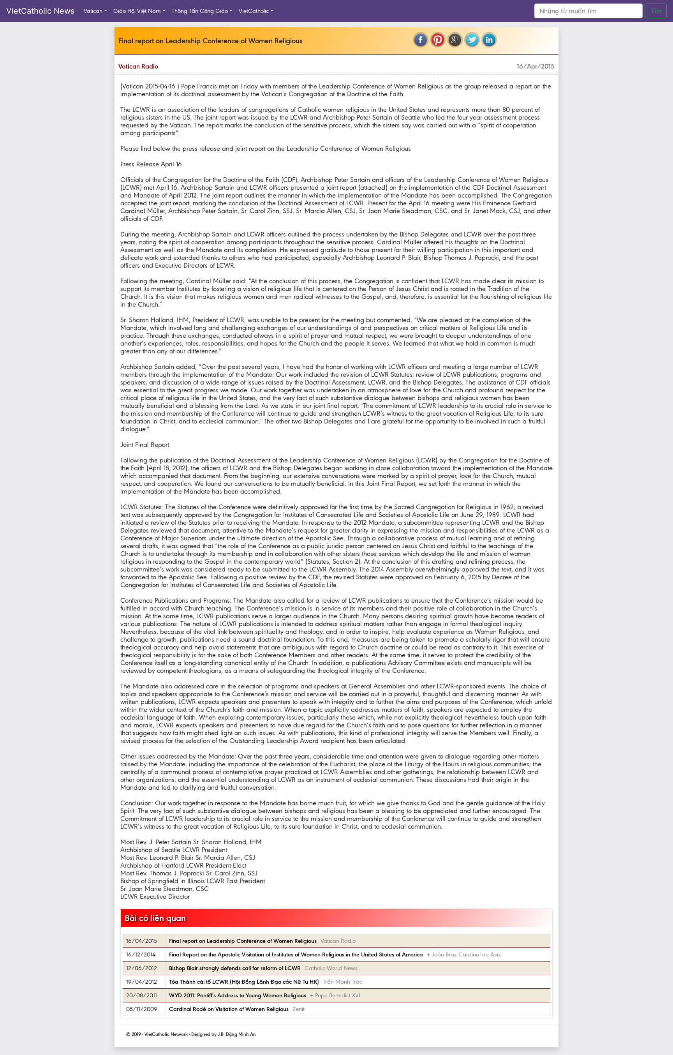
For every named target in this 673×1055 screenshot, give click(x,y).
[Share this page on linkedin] (489, 40)
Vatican (93, 10)
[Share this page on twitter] (472, 40)
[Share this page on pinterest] (438, 40)
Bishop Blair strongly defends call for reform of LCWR (235, 968)
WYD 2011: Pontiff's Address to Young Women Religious (237, 995)
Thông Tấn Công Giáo (200, 10)
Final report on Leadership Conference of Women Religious (243, 940)
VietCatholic (254, 10)
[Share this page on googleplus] (455, 40)
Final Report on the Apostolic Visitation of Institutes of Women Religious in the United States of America (296, 954)
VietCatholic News (40, 11)
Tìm (656, 11)
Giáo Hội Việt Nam (137, 10)
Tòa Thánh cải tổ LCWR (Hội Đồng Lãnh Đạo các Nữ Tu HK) (244, 981)
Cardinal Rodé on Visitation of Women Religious (229, 1009)
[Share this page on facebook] (420, 40)
